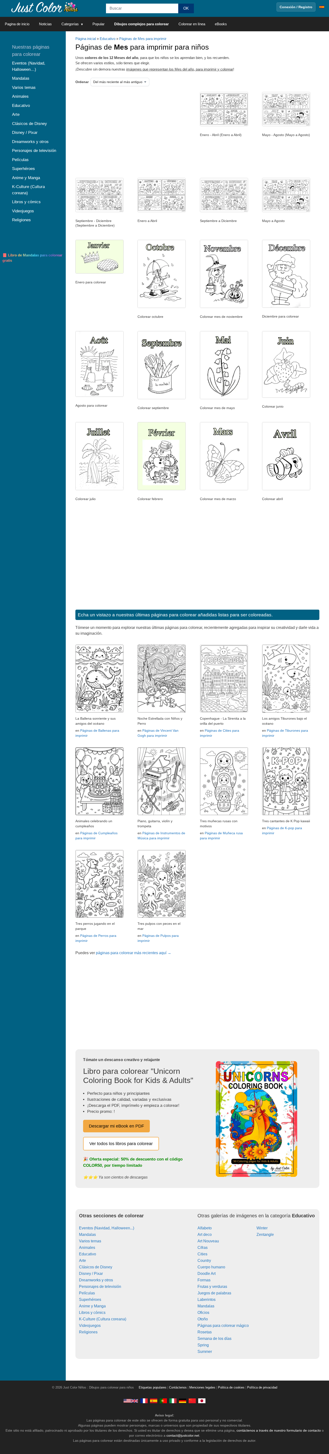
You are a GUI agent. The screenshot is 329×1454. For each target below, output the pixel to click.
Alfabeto (204, 1228)
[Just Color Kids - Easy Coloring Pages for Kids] (131, 1400)
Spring (203, 1345)
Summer (204, 1352)
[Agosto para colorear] (99, 396)
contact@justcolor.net (182, 1435)
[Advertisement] (124, 130)
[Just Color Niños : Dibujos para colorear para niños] (44, 7)
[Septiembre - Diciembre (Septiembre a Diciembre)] (99, 211)
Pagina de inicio (17, 24)
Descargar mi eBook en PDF (116, 1126)
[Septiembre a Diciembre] (224, 211)
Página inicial (85, 39)
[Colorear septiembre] (162, 398)
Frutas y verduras (212, 1286)
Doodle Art (206, 1273)
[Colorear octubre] (162, 307)
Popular (98, 24)
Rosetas (204, 1332)
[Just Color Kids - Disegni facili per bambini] (173, 1400)
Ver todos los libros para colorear (121, 1143)
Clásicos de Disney (95, 1267)
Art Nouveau (208, 1241)
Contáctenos (178, 1387)
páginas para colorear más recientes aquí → (133, 953)
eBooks (221, 24)
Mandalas (87, 1234)
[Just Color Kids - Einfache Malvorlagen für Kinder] (182, 1400)
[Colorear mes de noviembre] (224, 307)
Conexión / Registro (296, 7)
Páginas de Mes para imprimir (142, 39)
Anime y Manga (92, 1306)
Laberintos (206, 1300)
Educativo (107, 39)
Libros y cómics (92, 1313)
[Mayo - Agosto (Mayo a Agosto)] (286, 125)
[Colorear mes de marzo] (224, 489)
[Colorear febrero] (162, 489)
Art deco (204, 1234)
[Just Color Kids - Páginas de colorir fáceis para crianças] (163, 1400)
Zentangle (265, 1234)
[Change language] (321, 7)
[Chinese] (192, 1400)
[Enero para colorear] (99, 272)
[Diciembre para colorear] (286, 306)
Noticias (45, 24)
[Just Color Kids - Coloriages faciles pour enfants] (144, 1400)
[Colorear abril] (286, 489)
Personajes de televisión (100, 1286)
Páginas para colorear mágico (223, 1326)
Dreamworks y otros (96, 1280)
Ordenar (82, 82)
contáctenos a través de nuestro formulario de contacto (279, 1430)
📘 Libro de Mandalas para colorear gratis (32, 258)
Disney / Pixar (91, 1273)
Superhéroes (90, 1300)
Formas (204, 1280)
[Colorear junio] (286, 396)
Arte (82, 1260)
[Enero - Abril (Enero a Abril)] (224, 125)
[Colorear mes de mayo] (224, 398)
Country (204, 1260)
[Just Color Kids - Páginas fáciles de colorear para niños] (153, 1400)
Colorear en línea (191, 24)
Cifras (202, 1247)
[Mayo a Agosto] (286, 211)
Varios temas (90, 1241)
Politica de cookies (231, 1387)
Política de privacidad (262, 1387)
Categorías (70, 24)
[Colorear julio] (99, 489)
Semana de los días (214, 1339)
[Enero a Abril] (162, 211)
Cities (202, 1254)
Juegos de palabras (214, 1293)
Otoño (202, 1319)
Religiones (88, 1332)
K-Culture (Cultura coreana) (102, 1319)
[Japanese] (201, 1400)
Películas (87, 1293)
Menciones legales (202, 1387)
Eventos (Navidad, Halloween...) (106, 1228)
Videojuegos (90, 1326)
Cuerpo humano (211, 1267)
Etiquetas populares (152, 1387)
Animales (87, 1247)
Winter (262, 1228)
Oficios (203, 1313)
